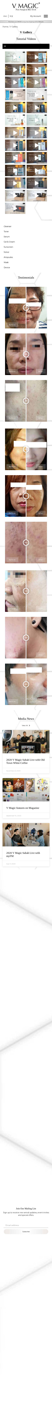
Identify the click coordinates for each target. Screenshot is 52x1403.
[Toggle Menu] (46, 16)
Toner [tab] (6, 231)
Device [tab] (7, 267)
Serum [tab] (7, 237)
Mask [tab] (6, 262)
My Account (35, 16)
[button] (26, 725)
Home (5, 27)
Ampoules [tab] (8, 257)
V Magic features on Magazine (22, 807)
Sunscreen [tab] (8, 247)
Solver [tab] (6, 252)
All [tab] (5, 46)
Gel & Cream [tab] (9, 242)
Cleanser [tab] (7, 226)
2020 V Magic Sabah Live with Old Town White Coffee (25, 761)
